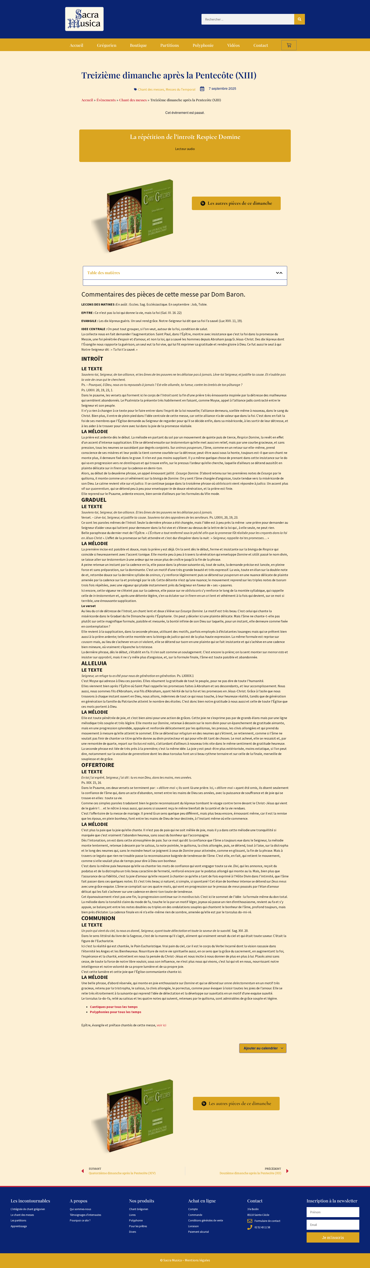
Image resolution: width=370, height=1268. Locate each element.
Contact (261, 45)
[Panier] (289, 45)
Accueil (76, 45)
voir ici (161, 1025)
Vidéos (233, 45)
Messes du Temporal (180, 89)
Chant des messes (151, 89)
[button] (277, 273)
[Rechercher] (299, 19)
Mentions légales (197, 1260)
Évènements (106, 100)
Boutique (138, 45)
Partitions (169, 45)
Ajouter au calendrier (261, 1048)
